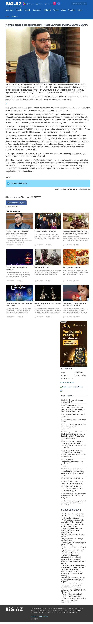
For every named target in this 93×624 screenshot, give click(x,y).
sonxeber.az (61, 612)
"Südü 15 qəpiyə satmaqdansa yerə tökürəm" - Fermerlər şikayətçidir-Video (72, 530)
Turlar (62, 382)
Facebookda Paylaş (16, 203)
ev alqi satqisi (69, 382)
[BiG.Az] (16, 4)
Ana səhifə (9, 10)
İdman (63, 10)
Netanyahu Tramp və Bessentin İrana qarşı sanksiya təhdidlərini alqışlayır (72, 488)
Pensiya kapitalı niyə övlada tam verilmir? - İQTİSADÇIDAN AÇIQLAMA (73, 496)
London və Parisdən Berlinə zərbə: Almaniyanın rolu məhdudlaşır (73, 427)
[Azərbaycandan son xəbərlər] (71, 387)
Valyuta (31, 4)
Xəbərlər (19, 10)
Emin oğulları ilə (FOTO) (74, 478)
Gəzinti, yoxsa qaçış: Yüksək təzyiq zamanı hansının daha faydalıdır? (73, 503)
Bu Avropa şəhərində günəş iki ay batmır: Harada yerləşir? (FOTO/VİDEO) (73, 600)
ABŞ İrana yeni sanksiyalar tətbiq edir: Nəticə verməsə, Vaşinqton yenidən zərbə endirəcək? (73, 516)
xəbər (35, 96)
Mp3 (7, 16)
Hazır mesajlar (80, 375)
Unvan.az (64, 375)
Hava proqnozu (67, 378)
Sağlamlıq (47, 10)
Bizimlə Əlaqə (72, 612)
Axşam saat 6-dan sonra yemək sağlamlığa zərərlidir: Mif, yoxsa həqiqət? (73, 580)
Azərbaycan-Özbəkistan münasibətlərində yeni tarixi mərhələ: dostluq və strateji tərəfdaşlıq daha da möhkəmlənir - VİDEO (73, 559)
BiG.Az (8, 178)
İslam (80, 10)
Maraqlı (27, 10)
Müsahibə (71, 10)
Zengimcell (79, 372)
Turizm (55, 10)
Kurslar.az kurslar (12, 206)
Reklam (15, 16)
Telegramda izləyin (19, 183)
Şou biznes (37, 10)
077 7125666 (35, 197)
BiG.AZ (9, 96)
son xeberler (77, 610)
